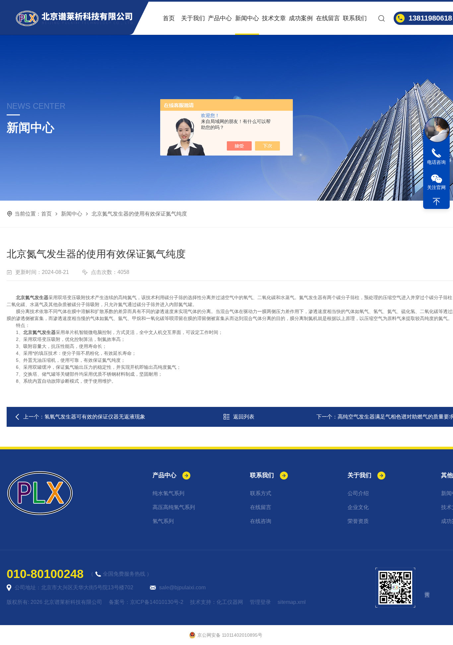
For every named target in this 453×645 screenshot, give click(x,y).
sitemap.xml (292, 602)
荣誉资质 (358, 521)
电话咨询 (436, 162)
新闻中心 (247, 18)
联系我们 (355, 18)
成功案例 (301, 18)
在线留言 (328, 18)
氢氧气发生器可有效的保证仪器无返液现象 (94, 416)
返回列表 (243, 416)
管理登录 (260, 602)
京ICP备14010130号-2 (156, 602)
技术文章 (274, 18)
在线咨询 (260, 521)
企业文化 (358, 507)
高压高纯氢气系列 (174, 507)
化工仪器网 (230, 602)
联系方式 (260, 493)
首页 (169, 18)
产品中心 (220, 18)
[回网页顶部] (436, 201)
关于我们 (193, 18)
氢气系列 (163, 521)
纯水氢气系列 (168, 493)
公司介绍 (358, 493)
